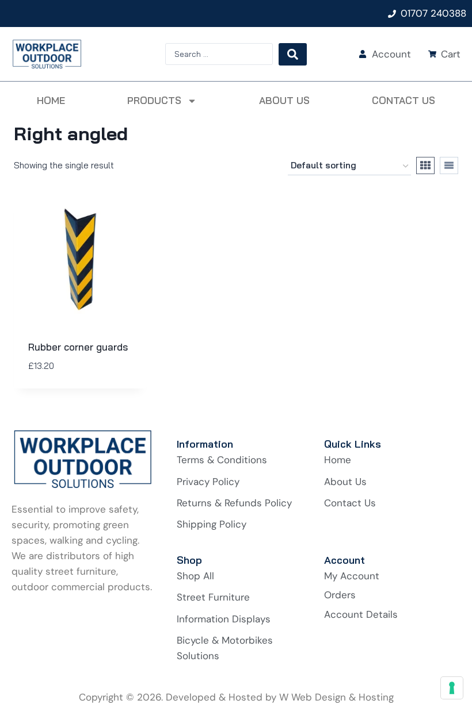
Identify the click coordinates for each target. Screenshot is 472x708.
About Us (284, 100)
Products (154, 100)
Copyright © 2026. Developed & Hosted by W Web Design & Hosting (236, 697)
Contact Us (403, 100)
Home (51, 100)
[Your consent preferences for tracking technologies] (452, 688)
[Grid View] (425, 165)
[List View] (449, 165)
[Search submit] (293, 54)
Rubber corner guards (78, 347)
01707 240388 (433, 13)
